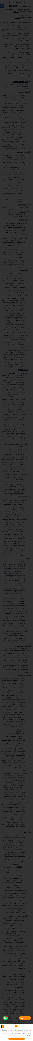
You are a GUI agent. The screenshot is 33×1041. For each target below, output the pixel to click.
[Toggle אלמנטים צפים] (5, 1018)
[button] (3, 1026)
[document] (16, 520)
